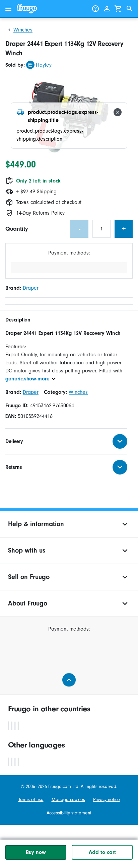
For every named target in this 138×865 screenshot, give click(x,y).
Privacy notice (106, 799)
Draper (31, 288)
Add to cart (102, 852)
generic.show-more (27, 379)
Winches (22, 30)
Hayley (44, 65)
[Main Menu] (8, 8)
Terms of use (31, 799)
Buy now (36, 852)
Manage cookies (68, 799)
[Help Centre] (95, 8)
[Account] (107, 8)
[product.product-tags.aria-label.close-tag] (118, 112)
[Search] (129, 8)
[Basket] (118, 8)
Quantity (16, 228)
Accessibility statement (69, 813)
